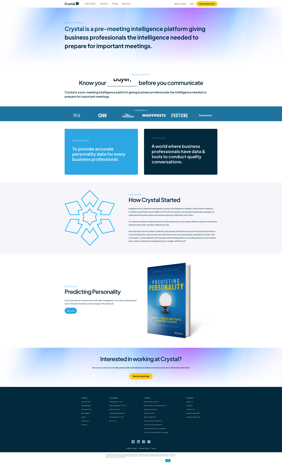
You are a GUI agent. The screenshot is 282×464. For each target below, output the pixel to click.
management (86, 405)
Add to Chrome (180, 4)
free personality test (117, 405)
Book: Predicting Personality (155, 405)
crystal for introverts (153, 421)
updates (84, 424)
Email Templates (150, 417)
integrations (86, 409)
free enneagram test (117, 413)
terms (153, 448)
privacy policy (144, 448)
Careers (189, 405)
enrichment (85, 413)
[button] (90, 4)
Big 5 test (113, 421)
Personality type (115, 401)
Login (191, 4)
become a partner (193, 413)
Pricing (115, 4)
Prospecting (86, 401)
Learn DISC (85, 421)
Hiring (83, 417)
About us (189, 401)
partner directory (193, 417)
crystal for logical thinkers (155, 428)
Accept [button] (168, 460)
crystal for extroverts (153, 424)
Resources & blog (150, 409)
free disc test (114, 409)
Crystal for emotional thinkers (156, 432)
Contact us (190, 409)
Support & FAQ (149, 413)
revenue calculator (151, 401)
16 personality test (116, 417)
